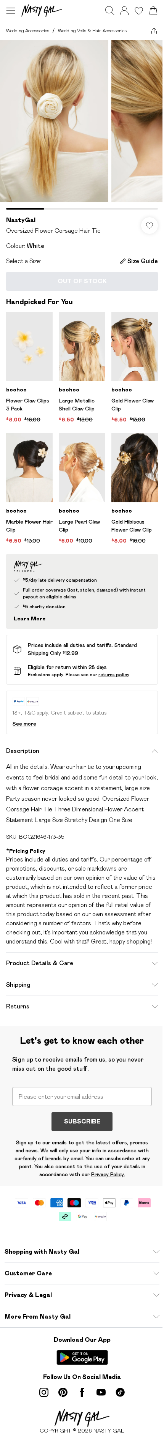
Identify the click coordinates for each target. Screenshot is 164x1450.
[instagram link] (43, 1392)
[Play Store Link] (82, 1357)
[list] (82, 125)
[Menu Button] (10, 10)
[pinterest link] (63, 1392)
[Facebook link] (82, 1392)
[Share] (154, 31)
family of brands (42, 1158)
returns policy (113, 674)
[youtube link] (101, 1392)
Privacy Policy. (108, 1174)
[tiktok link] (120, 1392)
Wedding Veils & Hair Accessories (92, 30)
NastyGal (20, 220)
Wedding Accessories (27, 30)
